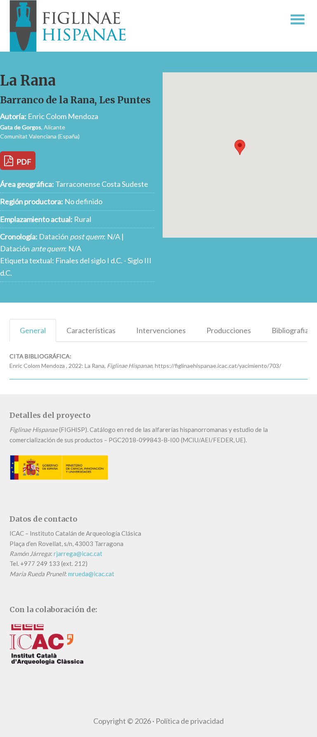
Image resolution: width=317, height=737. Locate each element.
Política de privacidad (190, 720)
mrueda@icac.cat (91, 573)
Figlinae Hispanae (126, 26)
